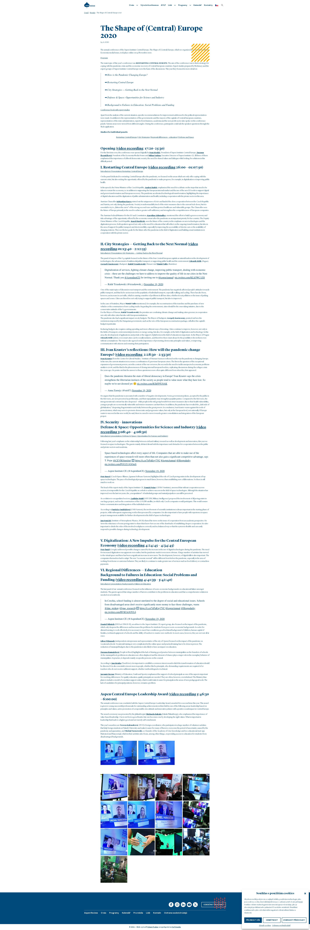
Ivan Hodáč (154, 153)
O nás (103, 913)
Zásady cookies (265, 925)
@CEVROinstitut (122, 460)
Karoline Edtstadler (156, 216)
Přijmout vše (253, 920)
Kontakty (208, 5)
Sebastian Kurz (124, 202)
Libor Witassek (108, 641)
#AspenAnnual (166, 277)
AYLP (163, 5)
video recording (130, 148)
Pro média (138, 913)
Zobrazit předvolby (294, 920)
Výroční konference (149, 5)
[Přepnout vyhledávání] (222, 5)
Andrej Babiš (151, 188)
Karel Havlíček (138, 221)
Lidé (148, 913)
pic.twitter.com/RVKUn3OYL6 (120, 612)
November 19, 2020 (153, 284)
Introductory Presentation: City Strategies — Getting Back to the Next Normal (131, 253)
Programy (114, 913)
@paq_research (127, 608)
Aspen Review (91, 913)
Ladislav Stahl (137, 499)
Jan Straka (116, 663)
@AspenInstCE (132, 277)
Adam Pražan (153, 927)
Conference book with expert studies (115, 110)
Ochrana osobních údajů (281, 925)
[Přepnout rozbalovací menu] (137, 5)
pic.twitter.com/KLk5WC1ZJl (190, 277)
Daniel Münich (107, 624)
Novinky (92, 13)
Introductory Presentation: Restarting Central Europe (122, 171)
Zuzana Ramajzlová (110, 652)
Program (104, 58)
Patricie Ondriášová (121, 510)
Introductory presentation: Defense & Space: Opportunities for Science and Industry (134, 436)
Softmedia (176, 927)
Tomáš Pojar (150, 488)
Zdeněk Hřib (195, 261)
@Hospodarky (183, 460)
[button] (305, 893)
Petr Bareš (105, 477)
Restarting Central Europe (126, 137)
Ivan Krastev (106, 359)
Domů (86, 13)
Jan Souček (106, 521)
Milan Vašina (155, 156)
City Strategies (144, 137)
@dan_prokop (111, 608)
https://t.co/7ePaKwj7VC (147, 460)
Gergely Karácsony (110, 264)
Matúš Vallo (162, 264)
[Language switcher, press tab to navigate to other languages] (216, 5)
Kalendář (198, 5)
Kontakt (157, 913)
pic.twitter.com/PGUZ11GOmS (120, 464)
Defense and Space (186, 137)
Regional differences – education (164, 137)
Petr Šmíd (105, 550)
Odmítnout (272, 920)
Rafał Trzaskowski (137, 264)
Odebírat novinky (213, 905)
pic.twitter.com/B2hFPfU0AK (152, 383)
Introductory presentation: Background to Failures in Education (126, 584)
